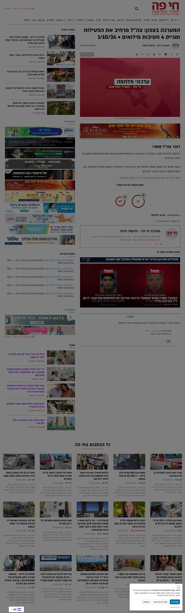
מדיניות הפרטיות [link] (175, 607)
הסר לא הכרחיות (160, 602)
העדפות (146, 602)
